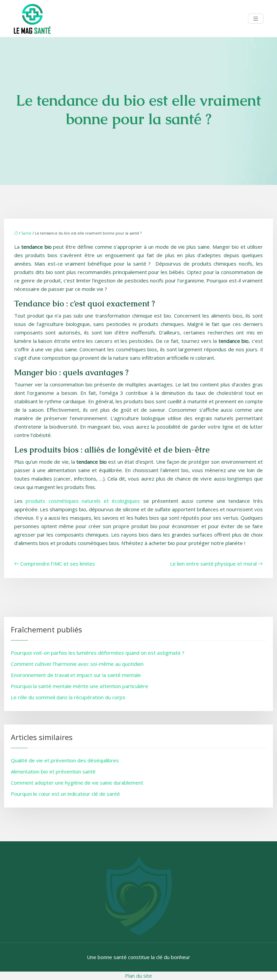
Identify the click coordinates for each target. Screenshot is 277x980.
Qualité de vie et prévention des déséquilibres (65, 760)
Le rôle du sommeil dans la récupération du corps (68, 697)
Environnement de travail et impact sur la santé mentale (76, 675)
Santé (26, 233)
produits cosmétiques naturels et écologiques (83, 500)
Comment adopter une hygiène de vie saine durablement (77, 782)
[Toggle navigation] (255, 18)
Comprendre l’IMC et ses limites (57, 563)
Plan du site (138, 975)
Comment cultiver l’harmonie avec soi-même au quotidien (77, 663)
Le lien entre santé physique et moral (213, 563)
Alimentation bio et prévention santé (53, 771)
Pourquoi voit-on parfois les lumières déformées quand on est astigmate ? (97, 652)
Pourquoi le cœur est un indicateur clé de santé (65, 793)
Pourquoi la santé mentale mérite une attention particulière (79, 686)
